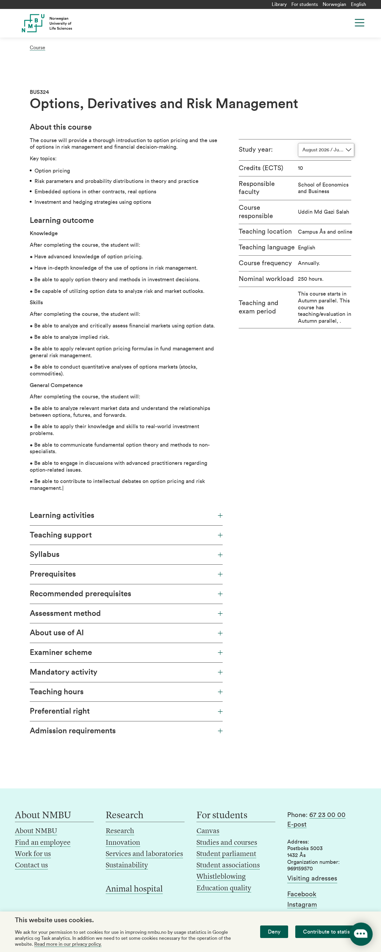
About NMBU (36, 831)
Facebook (301, 894)
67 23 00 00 (327, 815)
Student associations (228, 865)
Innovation (123, 843)
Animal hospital (134, 889)
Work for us (33, 854)
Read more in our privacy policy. (68, 944)
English (358, 4)
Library (279, 4)
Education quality (223, 888)
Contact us (31, 865)
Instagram (302, 904)
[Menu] (359, 22)
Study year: (256, 149)
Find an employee (43, 843)
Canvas (207, 831)
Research (120, 831)
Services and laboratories (144, 854)
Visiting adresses (312, 878)
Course (37, 47)
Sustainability (127, 865)
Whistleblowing (221, 876)
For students (304, 4)
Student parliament (226, 854)
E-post (297, 824)
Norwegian (334, 4)
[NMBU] (54, 23)
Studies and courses (226, 843)
